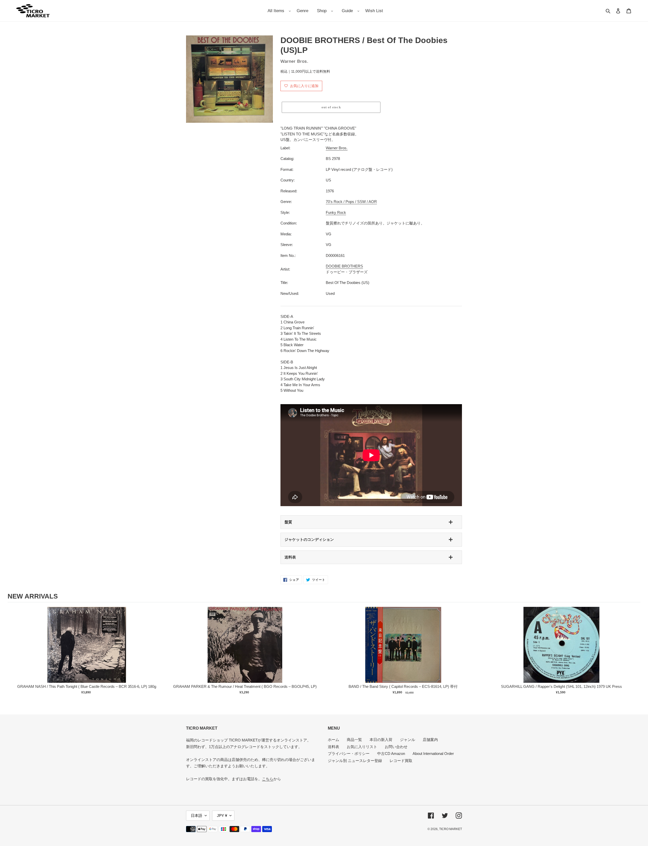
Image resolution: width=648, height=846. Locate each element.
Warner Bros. (337, 148)
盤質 (288, 522)
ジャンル (407, 739)
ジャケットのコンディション (309, 539)
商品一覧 (354, 739)
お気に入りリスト (362, 747)
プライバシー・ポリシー (349, 753)
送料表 (290, 557)
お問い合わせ (396, 747)
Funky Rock (336, 212)
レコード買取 (401, 760)
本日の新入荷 (381, 739)
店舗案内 (430, 739)
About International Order (433, 753)
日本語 (196, 815)
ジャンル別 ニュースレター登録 (355, 760)
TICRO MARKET (450, 829)
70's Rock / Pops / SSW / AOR (351, 201)
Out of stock (87, 650)
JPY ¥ (222, 815)
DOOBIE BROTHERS (344, 266)
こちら (267, 779)
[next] (635, 654)
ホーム (333, 739)
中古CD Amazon (391, 753)
